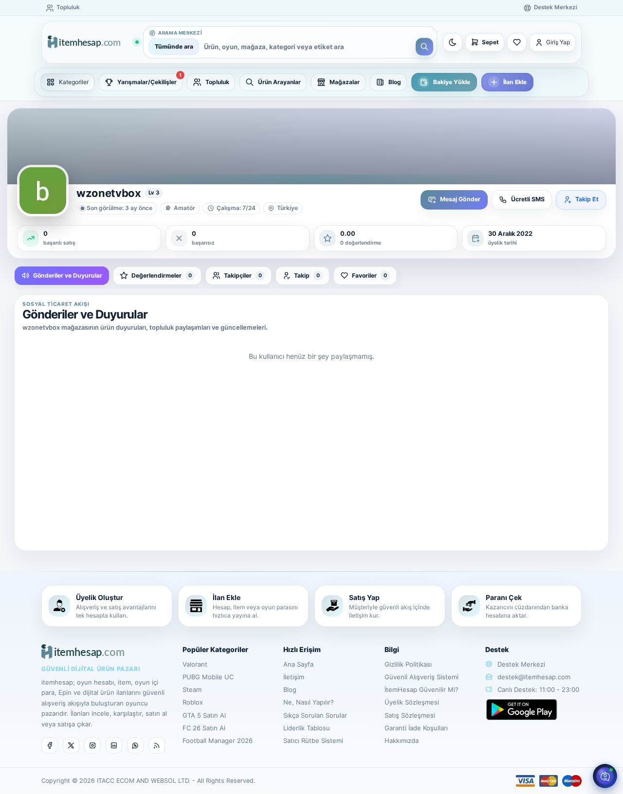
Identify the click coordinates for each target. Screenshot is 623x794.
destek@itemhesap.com (533, 677)
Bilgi (392, 649)
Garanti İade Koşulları (416, 728)
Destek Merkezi (520, 664)
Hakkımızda (402, 740)
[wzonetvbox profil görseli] (43, 190)
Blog (289, 689)
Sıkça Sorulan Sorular (315, 715)
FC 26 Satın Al (204, 728)
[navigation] (311, 82)
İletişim (293, 677)
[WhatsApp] (135, 745)
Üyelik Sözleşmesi (412, 702)
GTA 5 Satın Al (204, 715)
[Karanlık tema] (452, 42)
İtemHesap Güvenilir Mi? (421, 689)
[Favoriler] (517, 42)
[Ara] (424, 46)
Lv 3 (153, 192)
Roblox (193, 702)
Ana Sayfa (298, 664)
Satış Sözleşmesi (410, 715)
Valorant (195, 664)
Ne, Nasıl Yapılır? (308, 702)
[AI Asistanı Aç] (605, 776)
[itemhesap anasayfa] (93, 42)
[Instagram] (92, 745)
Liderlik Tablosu (306, 728)
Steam (192, 689)
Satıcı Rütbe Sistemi (313, 740)
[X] (71, 745)
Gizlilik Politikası (408, 664)
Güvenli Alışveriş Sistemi (421, 677)
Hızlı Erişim (302, 649)
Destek (497, 649)
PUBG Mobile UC (208, 677)
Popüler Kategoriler (215, 649)
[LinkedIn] (114, 745)
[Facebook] (49, 745)
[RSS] (156, 745)
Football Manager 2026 (218, 740)
